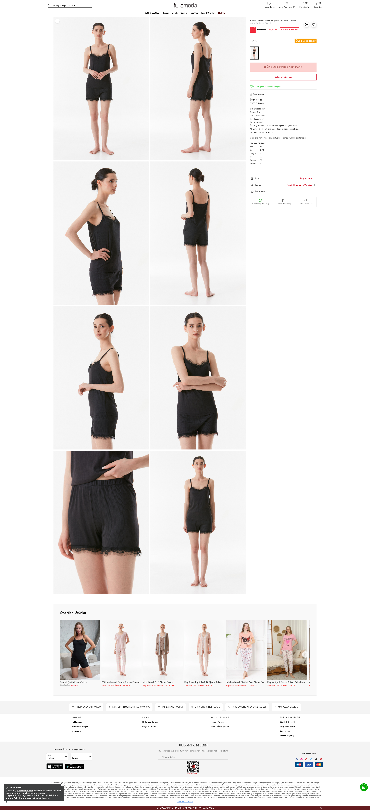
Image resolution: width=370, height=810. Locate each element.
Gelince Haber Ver (283, 77)
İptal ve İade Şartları (220, 727)
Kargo (283, 185)
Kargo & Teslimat (150, 727)
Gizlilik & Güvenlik (287, 722)
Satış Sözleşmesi (287, 727)
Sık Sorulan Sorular (150, 722)
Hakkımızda (77, 722)
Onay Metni (285, 731)
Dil (73, 756)
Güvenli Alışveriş (287, 735)
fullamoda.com (25, 790)
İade (277, 178)
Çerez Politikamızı (16, 798)
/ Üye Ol (291, 7)
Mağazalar (76, 731)
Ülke (49, 756)
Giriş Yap (283, 7)
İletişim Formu (217, 722)
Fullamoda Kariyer (80, 727)
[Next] (305, 654)
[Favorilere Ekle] (313, 24)
